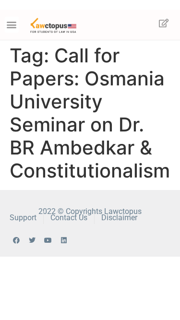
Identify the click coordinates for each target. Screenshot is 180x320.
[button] (12, 25)
